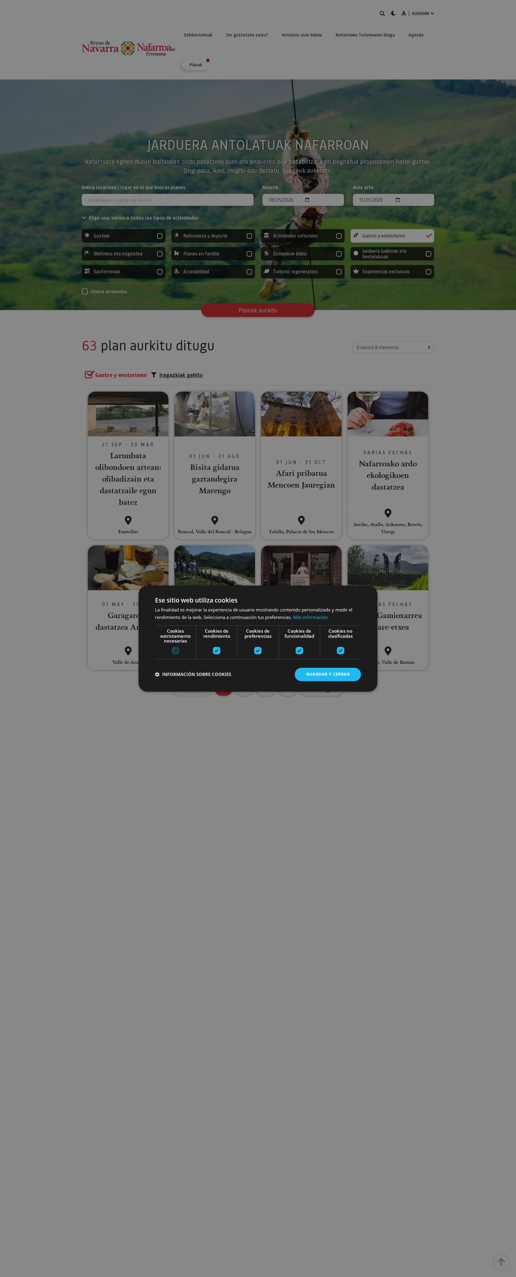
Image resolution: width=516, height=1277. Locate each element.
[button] (193, 674)
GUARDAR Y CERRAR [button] (328, 674)
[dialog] (258, 638)
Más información (310, 617)
